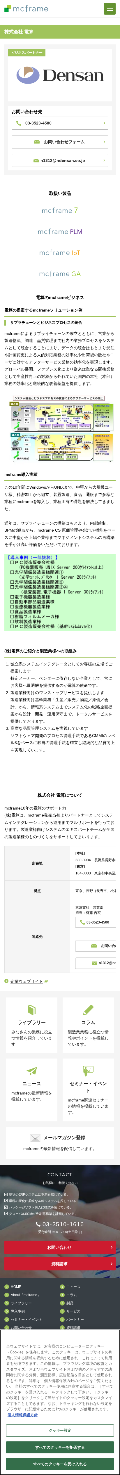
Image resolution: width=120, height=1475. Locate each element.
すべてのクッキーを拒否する (60, 1447)
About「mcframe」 (26, 1295)
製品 (69, 1303)
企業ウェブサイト (26, 981)
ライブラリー (21, 1303)
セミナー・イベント (26, 1320)
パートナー (75, 1320)
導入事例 (18, 1311)
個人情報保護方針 (23, 1415)
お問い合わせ (59, 1247)
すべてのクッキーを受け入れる (60, 1464)
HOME (16, 1287)
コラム (71, 1295)
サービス (73, 1311)
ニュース (73, 1287)
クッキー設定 (60, 1430)
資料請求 (59, 1263)
